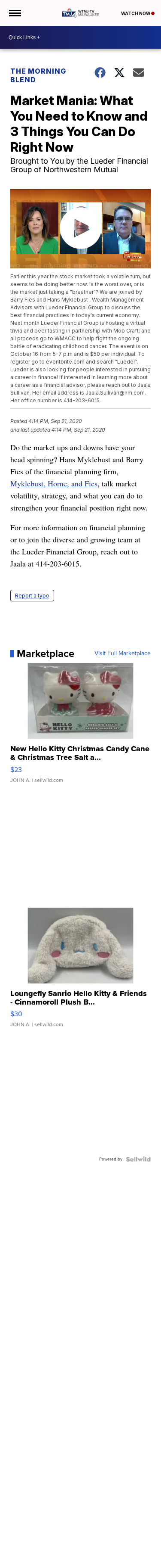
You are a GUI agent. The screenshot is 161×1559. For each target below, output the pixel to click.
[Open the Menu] (14, 13)
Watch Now (136, 13)
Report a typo (32, 595)
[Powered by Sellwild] (138, 1159)
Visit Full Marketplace (122, 653)
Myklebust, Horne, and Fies (53, 483)
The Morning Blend (38, 75)
